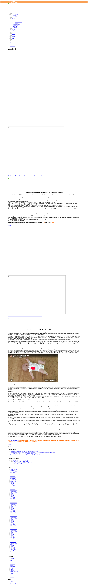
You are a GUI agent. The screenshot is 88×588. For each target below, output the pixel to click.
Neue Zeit (12, 570)
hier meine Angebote (15, 440)
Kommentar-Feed (13, 583)
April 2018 (12, 497)
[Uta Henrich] (44, 5)
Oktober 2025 (13, 470)
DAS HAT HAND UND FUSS (16, 455)
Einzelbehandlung (18, 22)
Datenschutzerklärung (14, 2)
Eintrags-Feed (13, 582)
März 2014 (12, 548)
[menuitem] (45, 1)
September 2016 (13, 518)
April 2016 (12, 523)
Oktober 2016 (13, 517)
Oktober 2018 (13, 491)
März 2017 (12, 511)
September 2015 (13, 531)
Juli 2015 (12, 533)
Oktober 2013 (13, 554)
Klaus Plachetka (13, 462)
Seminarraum (15, 31)
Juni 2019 (12, 483)
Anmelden (12, 581)
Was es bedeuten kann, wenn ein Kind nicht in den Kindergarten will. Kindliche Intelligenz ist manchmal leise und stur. (32, 452)
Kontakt (12, 44)
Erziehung (12, 562)
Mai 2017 (12, 509)
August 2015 (12, 532)
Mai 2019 (12, 484)
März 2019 (12, 486)
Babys (11, 559)
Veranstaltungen (13, 575)
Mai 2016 (12, 522)
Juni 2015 (12, 534)
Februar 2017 (13, 512)
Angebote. (54, 222)
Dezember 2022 (13, 479)
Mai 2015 (12, 535)
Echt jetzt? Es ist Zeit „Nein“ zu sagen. (20, 460)
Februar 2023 (13, 477)
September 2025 (13, 471)
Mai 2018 (12, 496)
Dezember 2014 (13, 539)
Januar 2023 (12, 478)
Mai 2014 (12, 546)
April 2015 (12, 536)
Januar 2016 (12, 526)
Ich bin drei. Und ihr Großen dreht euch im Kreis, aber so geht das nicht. (24, 451)
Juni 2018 (12, 495)
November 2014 (13, 541)
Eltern (11, 561)
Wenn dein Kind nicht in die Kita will (20, 464)
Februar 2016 (13, 525)
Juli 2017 (12, 507)
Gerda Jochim (13, 463)
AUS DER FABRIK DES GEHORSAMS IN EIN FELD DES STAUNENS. (25, 453)
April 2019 (12, 485)
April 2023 (12, 476)
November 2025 (13, 469)
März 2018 (12, 498)
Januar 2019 (12, 489)
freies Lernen (12, 564)
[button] (45, 14)
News (11, 572)
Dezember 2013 (13, 551)
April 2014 (12, 547)
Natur (11, 569)
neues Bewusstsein (14, 571)
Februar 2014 (13, 549)
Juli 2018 (12, 494)
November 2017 (13, 503)
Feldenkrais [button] (15, 20)
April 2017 (12, 510)
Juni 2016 (12, 521)
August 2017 (12, 506)
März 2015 (12, 537)
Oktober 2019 (13, 481)
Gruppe (16, 23)
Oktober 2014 (13, 542)
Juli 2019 (12, 482)
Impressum (12, 1)
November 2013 (13, 552)
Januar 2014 (12, 550)
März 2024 (12, 472)
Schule (11, 573)
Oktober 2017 (13, 504)
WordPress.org (13, 584)
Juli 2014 (12, 544)
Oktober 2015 (13, 530)
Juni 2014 (12, 545)
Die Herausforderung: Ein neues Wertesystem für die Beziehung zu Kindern (26, 175)
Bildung (12, 560)
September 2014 (13, 543)
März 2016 (12, 524)
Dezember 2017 (13, 502)
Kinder (11, 565)
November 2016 (13, 516)
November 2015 (13, 529)
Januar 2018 (12, 500)
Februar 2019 (13, 487)
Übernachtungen (16, 30)
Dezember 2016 (13, 515)
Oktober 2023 (13, 474)
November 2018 (13, 490)
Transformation (13, 574)
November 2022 (13, 480)
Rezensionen (15, 27)
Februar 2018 (13, 499)
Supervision (15, 26)
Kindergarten (12, 566)
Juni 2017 (12, 508)
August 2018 (12, 493)
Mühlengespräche (16, 25)
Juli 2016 (12, 520)
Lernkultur (12, 568)
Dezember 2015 (13, 528)
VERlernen (15, 16)
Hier (44, 222)
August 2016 (12, 519)
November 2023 (13, 473)
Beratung (14, 19)
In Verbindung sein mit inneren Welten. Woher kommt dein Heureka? (25, 316)
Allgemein (12, 558)
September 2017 (13, 505)
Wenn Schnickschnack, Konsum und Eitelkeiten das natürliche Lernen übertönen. (25, 454)
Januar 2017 (12, 513)
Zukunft (12, 577)
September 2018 (13, 492)
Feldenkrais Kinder (16, 24)
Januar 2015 (12, 538)
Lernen (14, 15)
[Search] (13, 446)
